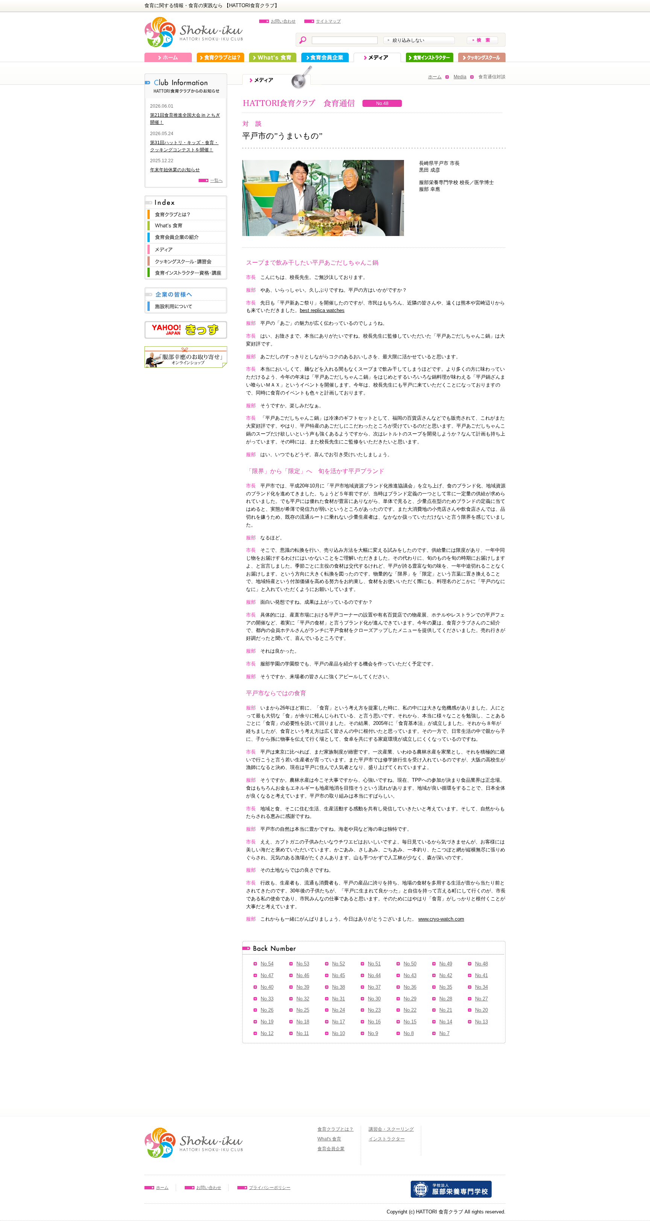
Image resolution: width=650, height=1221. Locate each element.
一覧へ (216, 180)
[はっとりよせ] (185, 350)
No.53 (302, 964)
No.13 (481, 1022)
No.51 (374, 964)
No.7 (444, 1033)
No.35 (445, 987)
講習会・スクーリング (391, 1129)
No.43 (410, 975)
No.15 (410, 1022)
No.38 (338, 987)
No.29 (410, 999)
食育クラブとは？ (220, 57)
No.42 (445, 975)
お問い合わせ (283, 21)
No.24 (338, 1010)
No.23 (374, 1010)
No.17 (338, 1022)
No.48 (481, 964)
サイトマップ (328, 21)
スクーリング (482, 57)
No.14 (445, 1022)
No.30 (374, 999)
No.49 (445, 964)
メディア (377, 57)
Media (460, 76)
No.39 (302, 987)
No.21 (445, 1010)
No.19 (267, 1022)
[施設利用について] (185, 304)
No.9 (373, 1033)
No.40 (267, 987)
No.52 (338, 964)
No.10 (338, 1033)
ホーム (168, 57)
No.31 (338, 999)
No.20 (481, 1010)
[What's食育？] (185, 224)
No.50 (410, 964)
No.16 (374, 1022)
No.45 (338, 975)
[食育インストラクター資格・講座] (185, 270)
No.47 (267, 975)
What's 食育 (272, 57)
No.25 (302, 1010)
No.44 (374, 975)
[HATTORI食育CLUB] (193, 20)
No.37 (374, 987)
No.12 (267, 1033)
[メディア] (185, 247)
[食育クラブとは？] (185, 212)
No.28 (445, 999)
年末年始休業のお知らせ (175, 169)
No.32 (302, 999)
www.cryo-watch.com (441, 919)
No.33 (267, 999)
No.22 (410, 1010)
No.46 (302, 975)
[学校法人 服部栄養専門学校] (451, 1184)
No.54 (267, 964)
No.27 (481, 999)
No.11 (302, 1033)
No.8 (409, 1033)
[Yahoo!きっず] (185, 324)
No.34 (481, 987)
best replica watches (322, 310)
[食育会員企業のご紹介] (185, 235)
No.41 (481, 975)
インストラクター (429, 57)
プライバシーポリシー (269, 1187)
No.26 (267, 1010)
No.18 (302, 1022)
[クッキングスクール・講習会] (185, 259)
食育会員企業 (325, 57)
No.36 (410, 987)
